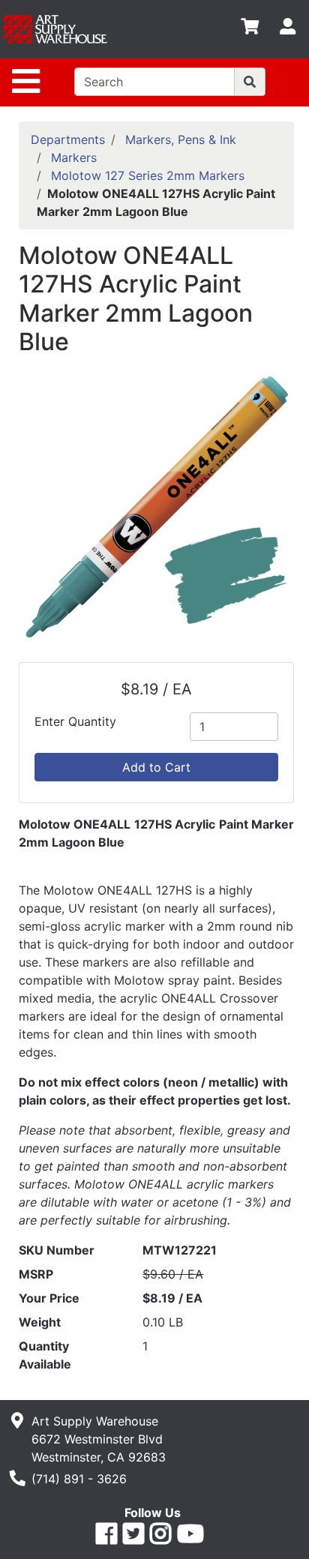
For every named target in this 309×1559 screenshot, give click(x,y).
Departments (68, 139)
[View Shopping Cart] (250, 29)
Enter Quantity (75, 721)
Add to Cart (156, 767)
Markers (74, 157)
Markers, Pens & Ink (180, 139)
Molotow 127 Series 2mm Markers (147, 175)
